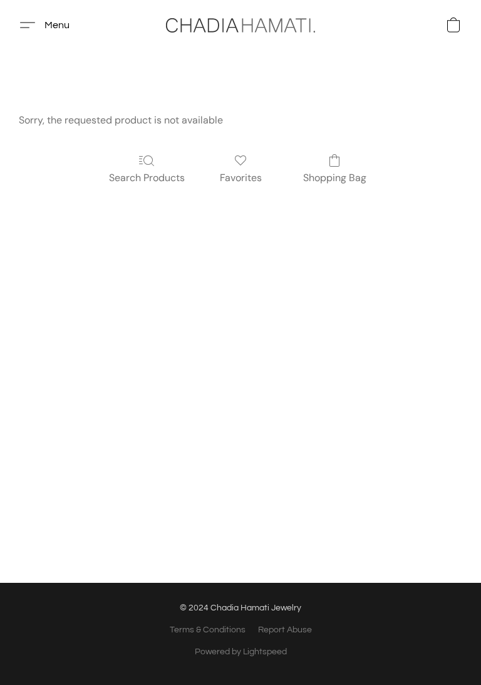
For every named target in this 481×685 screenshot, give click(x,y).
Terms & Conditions (208, 629)
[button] (240, 25)
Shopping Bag (334, 177)
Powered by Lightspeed (241, 651)
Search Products (147, 177)
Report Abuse (285, 629)
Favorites (241, 177)
